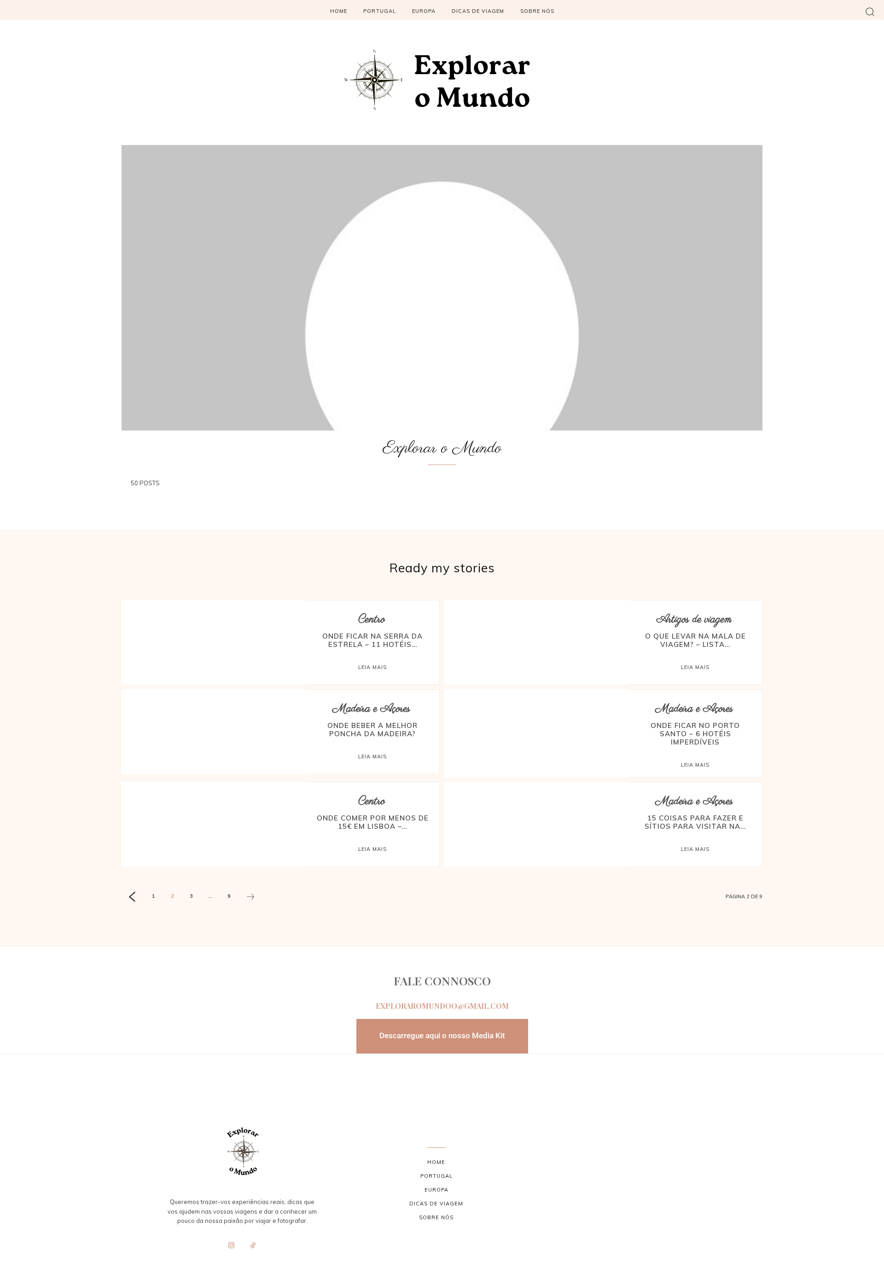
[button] (869, 11)
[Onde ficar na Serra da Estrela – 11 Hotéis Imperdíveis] (214, 642)
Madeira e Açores (371, 708)
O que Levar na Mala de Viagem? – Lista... (695, 640)
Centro (371, 619)
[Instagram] (231, 1246)
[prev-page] (132, 898)
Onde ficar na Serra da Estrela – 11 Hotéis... (372, 640)
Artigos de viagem (694, 619)
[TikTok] (253, 1246)
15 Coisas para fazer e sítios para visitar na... (695, 822)
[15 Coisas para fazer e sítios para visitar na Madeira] (536, 824)
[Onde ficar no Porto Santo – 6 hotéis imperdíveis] (536, 731)
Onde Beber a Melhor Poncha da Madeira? (372, 729)
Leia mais (372, 667)
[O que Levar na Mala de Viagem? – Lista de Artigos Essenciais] (536, 642)
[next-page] (250, 898)
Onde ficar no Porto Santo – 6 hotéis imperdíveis (695, 733)
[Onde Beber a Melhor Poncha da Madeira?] (214, 731)
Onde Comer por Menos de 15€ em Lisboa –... (373, 822)
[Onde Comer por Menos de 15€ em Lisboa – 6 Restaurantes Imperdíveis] (214, 824)
